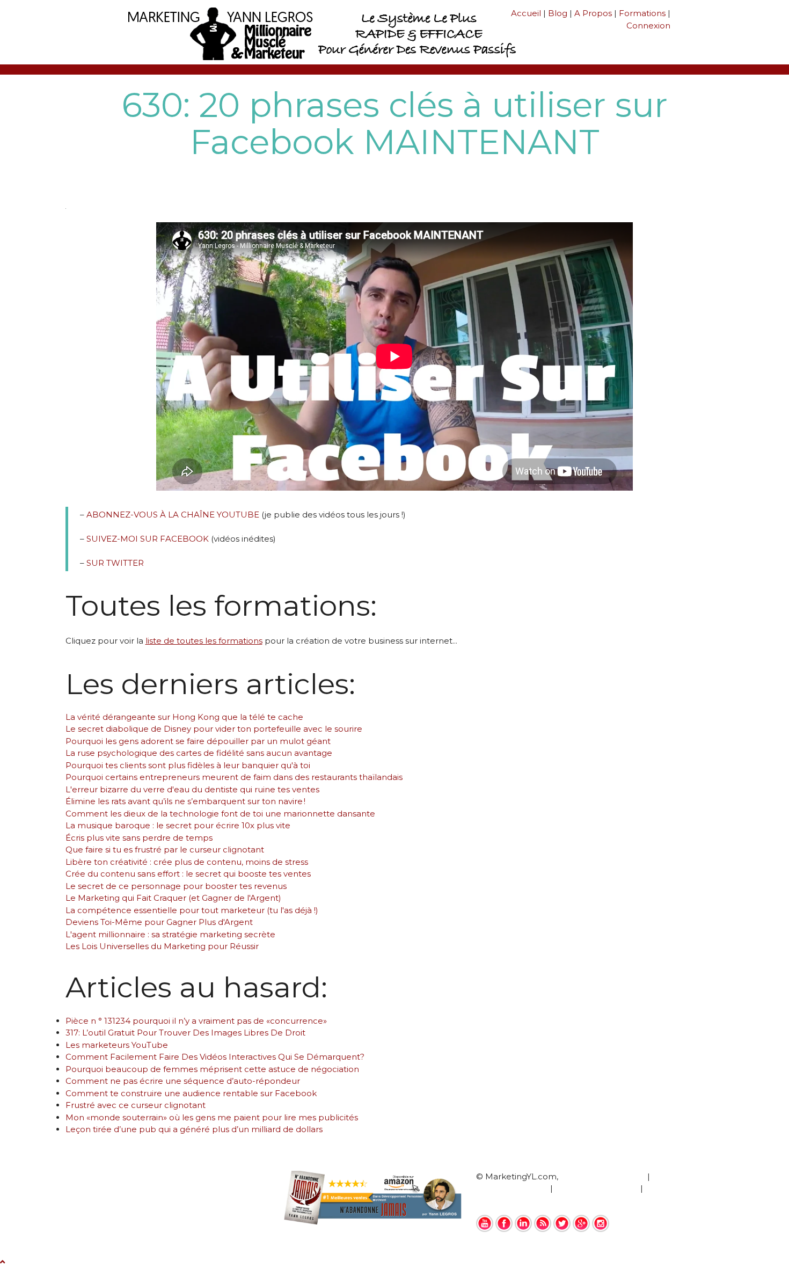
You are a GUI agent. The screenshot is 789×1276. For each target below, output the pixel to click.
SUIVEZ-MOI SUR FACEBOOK (147, 539)
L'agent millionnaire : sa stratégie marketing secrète (170, 934)
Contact (492, 1200)
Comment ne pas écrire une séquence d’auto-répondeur (182, 1081)
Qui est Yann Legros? (602, 1176)
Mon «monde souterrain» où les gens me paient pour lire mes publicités (211, 1117)
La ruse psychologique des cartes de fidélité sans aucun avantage (198, 753)
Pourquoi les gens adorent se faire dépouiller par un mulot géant (198, 741)
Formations (642, 13)
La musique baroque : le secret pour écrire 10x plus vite (177, 825)
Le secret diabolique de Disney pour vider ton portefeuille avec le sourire (213, 729)
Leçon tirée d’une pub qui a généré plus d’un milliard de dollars (194, 1129)
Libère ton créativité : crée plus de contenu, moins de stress (186, 862)
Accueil (526, 13)
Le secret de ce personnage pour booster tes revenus (176, 886)
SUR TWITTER (115, 563)
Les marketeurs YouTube (116, 1045)
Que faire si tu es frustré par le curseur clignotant (164, 849)
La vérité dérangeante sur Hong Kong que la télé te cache (184, 717)
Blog (557, 13)
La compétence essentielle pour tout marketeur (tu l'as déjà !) (191, 910)
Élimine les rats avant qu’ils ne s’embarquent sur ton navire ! (185, 801)
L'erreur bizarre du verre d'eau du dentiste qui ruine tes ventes (192, 789)
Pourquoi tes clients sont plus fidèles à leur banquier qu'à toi (187, 765)
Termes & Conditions (596, 1188)
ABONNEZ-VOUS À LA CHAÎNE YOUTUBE (172, 514)
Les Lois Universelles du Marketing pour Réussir (162, 946)
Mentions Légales (512, 1188)
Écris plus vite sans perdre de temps (139, 838)
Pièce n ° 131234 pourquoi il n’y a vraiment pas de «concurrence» (196, 1021)
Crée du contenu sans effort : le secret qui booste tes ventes (188, 874)
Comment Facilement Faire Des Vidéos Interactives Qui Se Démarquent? (214, 1057)
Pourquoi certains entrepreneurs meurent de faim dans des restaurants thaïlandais (234, 777)
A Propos (593, 13)
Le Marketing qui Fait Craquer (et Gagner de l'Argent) (173, 898)
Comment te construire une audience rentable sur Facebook (191, 1093)
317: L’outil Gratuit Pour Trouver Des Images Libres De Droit (185, 1032)
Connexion (648, 25)
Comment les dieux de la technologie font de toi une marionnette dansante (220, 813)
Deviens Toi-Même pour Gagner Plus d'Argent (159, 922)
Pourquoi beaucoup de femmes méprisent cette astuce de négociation (212, 1069)
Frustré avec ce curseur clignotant (135, 1105)
